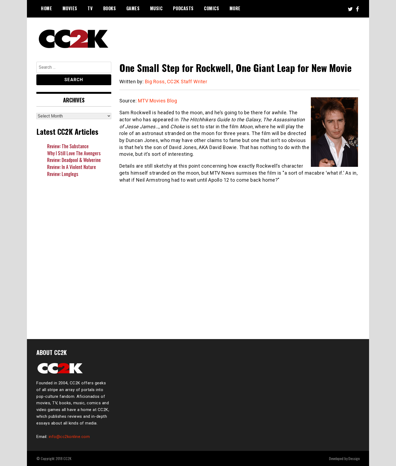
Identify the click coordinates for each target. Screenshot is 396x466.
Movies (69, 8)
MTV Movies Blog (157, 100)
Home (46, 8)
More (235, 8)
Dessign (354, 458)
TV (90, 8)
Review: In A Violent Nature (71, 166)
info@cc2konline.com (69, 436)
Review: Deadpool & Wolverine (74, 159)
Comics (211, 8)
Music (156, 8)
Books (109, 8)
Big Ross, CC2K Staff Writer (176, 81)
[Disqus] (239, 258)
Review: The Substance (68, 146)
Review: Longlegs (62, 173)
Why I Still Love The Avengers (73, 153)
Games (133, 8)
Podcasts (183, 8)
